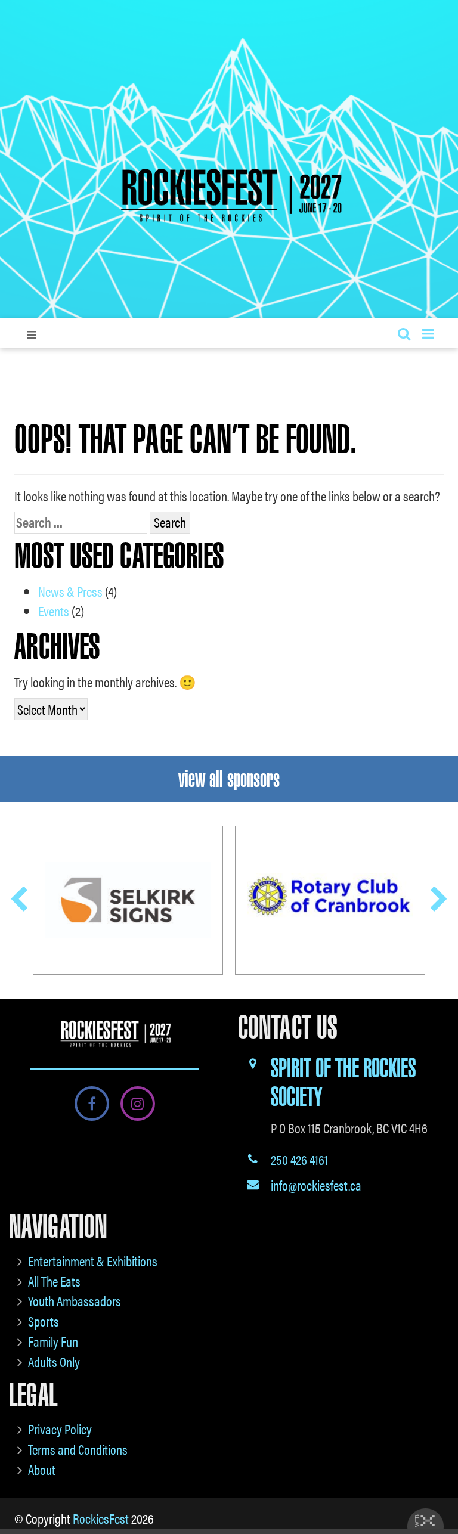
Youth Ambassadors (74, 1300)
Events (53, 611)
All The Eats (54, 1281)
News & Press (70, 591)
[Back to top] (439, 1488)
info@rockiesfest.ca (316, 1185)
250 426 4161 (299, 1159)
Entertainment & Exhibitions (92, 1260)
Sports (43, 1321)
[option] (128, 900)
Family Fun (53, 1341)
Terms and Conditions (78, 1449)
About (41, 1469)
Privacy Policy (60, 1429)
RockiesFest (101, 1518)
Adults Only (54, 1361)
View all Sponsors (229, 779)
